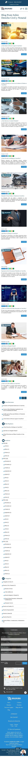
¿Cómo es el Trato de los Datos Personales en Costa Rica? (13, 308)
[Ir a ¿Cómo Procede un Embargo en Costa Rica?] (14, 143)
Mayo (7, 484)
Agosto (7, 474)
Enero (7, 455)
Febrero (7, 452)
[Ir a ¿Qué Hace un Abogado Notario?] (14, 330)
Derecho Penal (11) (7, 617)
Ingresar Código (4, 663)
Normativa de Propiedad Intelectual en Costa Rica (13, 405)
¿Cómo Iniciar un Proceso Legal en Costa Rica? (11, 45)
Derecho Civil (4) (8, 588)
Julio (6, 477)
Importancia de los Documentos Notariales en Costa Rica (13, 271)
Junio (7, 480)
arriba (25, 692)
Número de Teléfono (6, 642)
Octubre (7, 467)
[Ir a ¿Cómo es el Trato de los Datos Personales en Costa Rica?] (14, 293)
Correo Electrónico (5, 647)
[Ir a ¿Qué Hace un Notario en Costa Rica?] (14, 218)
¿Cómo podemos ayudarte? (6, 652)
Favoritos (19, 705)
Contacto (19, 702)
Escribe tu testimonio (21, 8)
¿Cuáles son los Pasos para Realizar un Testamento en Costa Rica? (14, 414)
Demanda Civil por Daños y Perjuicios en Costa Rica (12, 195)
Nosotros (9, 705)
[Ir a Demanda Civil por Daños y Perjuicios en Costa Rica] (14, 180)
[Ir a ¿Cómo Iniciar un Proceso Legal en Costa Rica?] (14, 30)
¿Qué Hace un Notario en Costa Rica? (9, 233)
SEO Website (10, 753)
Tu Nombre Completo (6, 636)
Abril (6, 446)
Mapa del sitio (19, 707)
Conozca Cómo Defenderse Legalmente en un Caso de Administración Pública (13, 410)
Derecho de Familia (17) (8, 606)
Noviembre (8, 464)
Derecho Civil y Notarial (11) (9, 585)
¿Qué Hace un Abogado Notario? (8, 346)
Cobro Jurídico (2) (9, 592)
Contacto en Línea (14, 4)
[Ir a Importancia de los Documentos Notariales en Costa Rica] (14, 255)
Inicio (8, 702)
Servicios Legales (8, 707)
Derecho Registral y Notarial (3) (12, 595)
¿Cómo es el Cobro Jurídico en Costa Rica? (10, 383)
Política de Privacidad (9, 752)
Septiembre (8, 471)
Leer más (24, 54)
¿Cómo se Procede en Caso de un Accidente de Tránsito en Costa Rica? (14, 84)
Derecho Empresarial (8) (8, 609)
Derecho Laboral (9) (7, 613)
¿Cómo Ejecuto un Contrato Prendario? (9, 120)
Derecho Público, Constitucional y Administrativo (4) (13, 621)
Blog (9, 710)
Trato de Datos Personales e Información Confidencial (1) (13, 599)
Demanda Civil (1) (9, 603)
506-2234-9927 (18, 2)
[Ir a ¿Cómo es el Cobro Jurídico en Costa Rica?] (14, 368)
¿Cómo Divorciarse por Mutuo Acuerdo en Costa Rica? (13, 435)
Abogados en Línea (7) (8, 581)
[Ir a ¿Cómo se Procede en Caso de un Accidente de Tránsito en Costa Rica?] (14, 68)
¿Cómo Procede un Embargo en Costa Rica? (11, 158)
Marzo (7, 449)
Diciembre (8, 461)
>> (25, 398)
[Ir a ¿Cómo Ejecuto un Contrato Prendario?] (14, 105)
